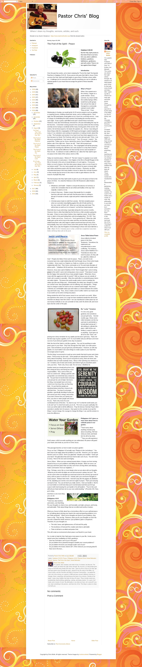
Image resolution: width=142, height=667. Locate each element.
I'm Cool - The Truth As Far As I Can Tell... (37, 133)
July (35, 169)
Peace (65, 558)
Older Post (95, 640)
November (37, 117)
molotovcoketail (84, 654)
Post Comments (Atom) (63, 644)
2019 (34, 107)
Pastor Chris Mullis (108, 53)
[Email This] (79, 556)
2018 (34, 110)
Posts (34, 78)
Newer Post (51, 640)
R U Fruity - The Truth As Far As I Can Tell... (37, 163)
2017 (34, 188)
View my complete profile (107, 234)
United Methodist (75, 560)
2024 (34, 94)
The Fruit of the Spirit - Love (37, 157)
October (36, 121)
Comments (35, 81)
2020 (34, 105)
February (37, 182)
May (35, 174)
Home (73, 640)
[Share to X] (82, 556)
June (35, 172)
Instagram (35, 45)
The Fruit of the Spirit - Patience (37, 139)
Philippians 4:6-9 (72, 558)
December (37, 112)
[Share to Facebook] (84, 556)
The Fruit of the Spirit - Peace (37, 145)
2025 (34, 92)
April (35, 177)
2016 (34, 191)
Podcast (34, 43)
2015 (34, 193)
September (37, 124)
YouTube (34, 50)
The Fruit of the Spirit (64, 560)
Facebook (35, 48)
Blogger (99, 654)
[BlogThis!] (80, 556)
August (36, 128)
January (36, 185)
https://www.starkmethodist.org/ (60, 36)
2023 (34, 97)
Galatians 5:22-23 (57, 558)
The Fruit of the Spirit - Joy (37, 151)
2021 (34, 102)
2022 (34, 100)
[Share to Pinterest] (86, 556)
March (36, 180)
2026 (34, 89)
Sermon (55, 560)
